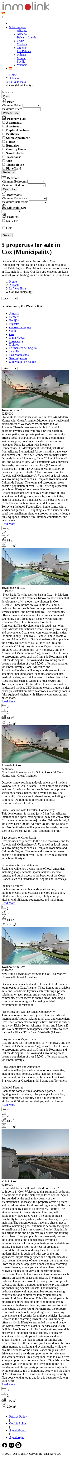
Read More (8, 523)
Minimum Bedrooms (14, 181)
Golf (9, 228)
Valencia (22, 65)
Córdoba (22, 44)
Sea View (12, 220)
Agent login (16, 1437)
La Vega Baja (17, 81)
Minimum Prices (12, 105)
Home (13, 75)
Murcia (21, 58)
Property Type (11, 113)
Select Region (17, 27)
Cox (11, 334)
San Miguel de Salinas (22, 361)
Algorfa (14, 313)
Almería (22, 34)
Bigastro (14, 323)
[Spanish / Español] (3, 13)
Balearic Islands (26, 37)
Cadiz (20, 40)
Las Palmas (24, 51)
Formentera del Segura (23, 348)
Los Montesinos (19, 354)
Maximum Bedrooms (14, 185)
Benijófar (15, 320)
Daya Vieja (16, 341)
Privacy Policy (18, 1416)
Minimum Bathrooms (14, 198)
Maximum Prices (12, 109)
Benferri (14, 317)
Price (6, 96)
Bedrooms (8, 172)
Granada (22, 47)
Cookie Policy (17, 1423)
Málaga (21, 54)
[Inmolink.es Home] (26, 9)
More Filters (9, 189)
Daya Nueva (17, 337)
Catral (13, 330)
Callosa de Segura (20, 327)
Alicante (22, 30)
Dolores (14, 344)
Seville (21, 61)
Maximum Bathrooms (15, 202)
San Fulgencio (18, 358)
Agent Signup (17, 1430)
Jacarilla (14, 351)
